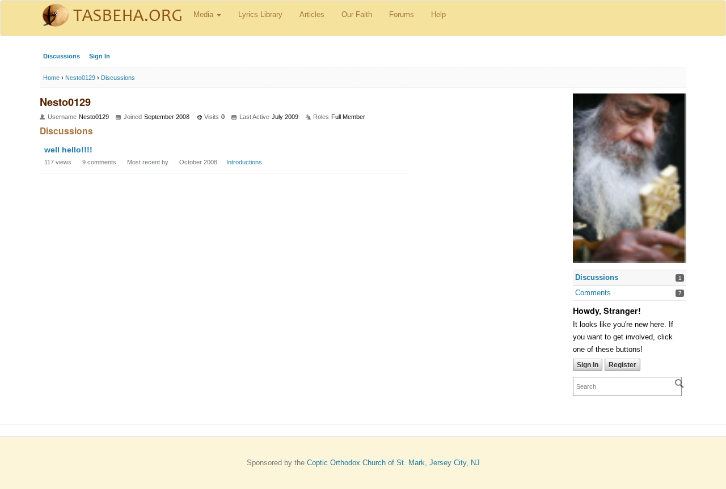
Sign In (99, 56)
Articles (311, 14)
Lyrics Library (260, 14)
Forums (401, 14)
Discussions (61, 56)
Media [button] (204, 14)
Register (622, 365)
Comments (593, 292)
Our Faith (356, 14)
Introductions (244, 162)
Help (438, 14)
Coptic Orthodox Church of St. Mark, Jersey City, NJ (393, 462)
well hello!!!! (68, 149)
